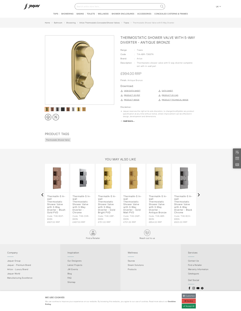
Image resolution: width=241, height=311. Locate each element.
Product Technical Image (175, 100)
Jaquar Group (14, 261)
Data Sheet (167, 91)
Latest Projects (75, 265)
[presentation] (42, 194)
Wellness (103, 14)
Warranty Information (198, 269)
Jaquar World (13, 273)
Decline (189, 301)
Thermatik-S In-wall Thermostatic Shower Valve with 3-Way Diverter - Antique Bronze (158, 204)
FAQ (70, 278)
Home (47, 23)
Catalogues (193, 273)
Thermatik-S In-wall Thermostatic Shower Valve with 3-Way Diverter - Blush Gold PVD (56, 204)
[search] (162, 6)
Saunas (131, 261)
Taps (55, 14)
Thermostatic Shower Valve (58, 140)
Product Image (131, 100)
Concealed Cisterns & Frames (171, 14)
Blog (70, 273)
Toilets (91, 14)
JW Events (73, 269)
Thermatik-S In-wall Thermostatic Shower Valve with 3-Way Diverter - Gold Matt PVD (132, 204)
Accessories (144, 14)
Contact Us (193, 261)
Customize (190, 296)
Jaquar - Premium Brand (19, 265)
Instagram (193, 288)
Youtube (198, 288)
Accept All (189, 306)
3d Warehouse (202, 288)
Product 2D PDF (132, 95)
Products (132, 269)
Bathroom (58, 23)
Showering (67, 14)
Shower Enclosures (123, 14)
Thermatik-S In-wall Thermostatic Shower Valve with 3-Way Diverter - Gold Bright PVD (107, 204)
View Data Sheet (132, 91)
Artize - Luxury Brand (17, 269)
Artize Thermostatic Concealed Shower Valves (99, 23)
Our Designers (75, 261)
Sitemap (71, 282)
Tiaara (126, 23)
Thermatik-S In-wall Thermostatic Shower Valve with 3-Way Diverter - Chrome (82, 204)
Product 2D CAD (170, 95)
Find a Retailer (195, 265)
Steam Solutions (136, 265)
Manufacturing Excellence (20, 278)
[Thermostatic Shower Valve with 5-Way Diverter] (79, 70)
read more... (129, 121)
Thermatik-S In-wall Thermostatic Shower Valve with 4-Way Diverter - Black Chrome (183, 204)
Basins (80, 14)
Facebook (189, 288)
